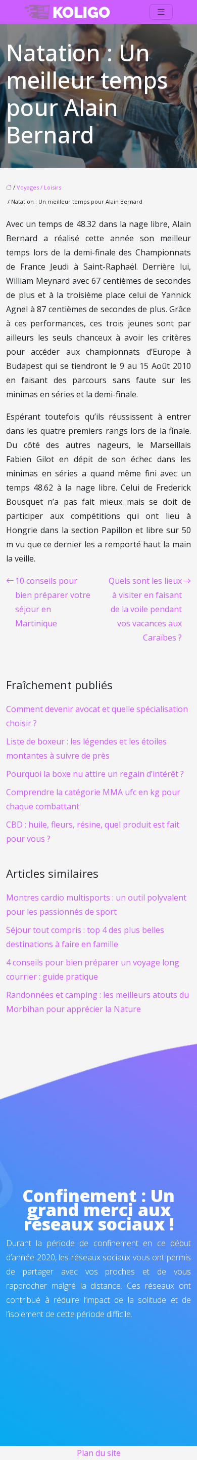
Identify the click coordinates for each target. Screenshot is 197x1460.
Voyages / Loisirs (39, 187)
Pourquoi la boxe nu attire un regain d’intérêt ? (95, 773)
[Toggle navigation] (161, 12)
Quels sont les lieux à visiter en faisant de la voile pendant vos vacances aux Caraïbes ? (145, 609)
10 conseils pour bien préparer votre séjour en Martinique (52, 602)
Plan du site (99, 1452)
